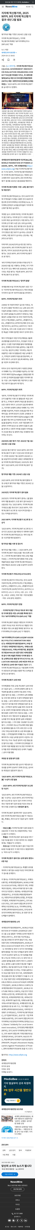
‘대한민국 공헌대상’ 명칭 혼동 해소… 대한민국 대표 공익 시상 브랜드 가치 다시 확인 (23, 1130)
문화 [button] (4, 1150)
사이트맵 (27, 1227)
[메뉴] (2, 6)
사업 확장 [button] (6, 1155)
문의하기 (17, 1217)
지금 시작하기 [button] (9, 1174)
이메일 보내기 (7, 1072)
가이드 (17, 1205)
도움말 (17, 1209)
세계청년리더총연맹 (9, 53)
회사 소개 (13, 1227)
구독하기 (29, 1112)
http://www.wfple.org (18, 1055)
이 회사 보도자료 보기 (9, 1138)
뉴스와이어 (11, 66)
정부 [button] (20, 1150)
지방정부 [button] (28, 1150)
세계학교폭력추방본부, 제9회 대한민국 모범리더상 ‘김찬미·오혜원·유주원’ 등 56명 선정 (23, 1120)
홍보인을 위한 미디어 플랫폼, (17, 2)
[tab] (17, 1195)
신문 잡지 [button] (12, 1150)
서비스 (17, 1200)
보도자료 (17, 1195)
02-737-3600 (18, 1213)
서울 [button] (13, 1155)
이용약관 (20, 1227)
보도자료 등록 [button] (17, 1189)
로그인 (7, 1227)
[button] (2, 60)
